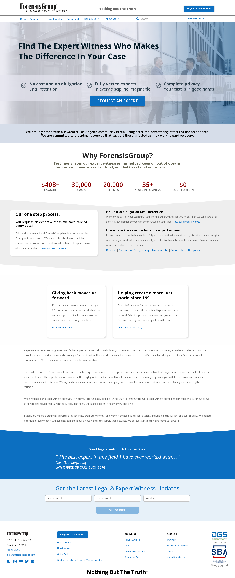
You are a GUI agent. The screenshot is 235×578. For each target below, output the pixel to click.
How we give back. (62, 327)
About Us (111, 19)
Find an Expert (64, 542)
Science (175, 250)
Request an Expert (199, 8)
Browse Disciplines (30, 19)
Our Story (171, 539)
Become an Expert (133, 557)
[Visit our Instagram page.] (15, 562)
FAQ (127, 545)
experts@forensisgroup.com (21, 554)
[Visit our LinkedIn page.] (33, 562)
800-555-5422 (13, 550)
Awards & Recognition (178, 545)
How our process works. (186, 221)
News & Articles (132, 539)
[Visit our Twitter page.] (27, 562)
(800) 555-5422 (195, 18)
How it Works (63, 548)
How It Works (54, 19)
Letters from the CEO (135, 551)
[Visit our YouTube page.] (21, 562)
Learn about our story (130, 327)
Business (111, 250)
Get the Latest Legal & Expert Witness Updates (79, 560)
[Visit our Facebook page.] (9, 562)
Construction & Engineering (134, 250)
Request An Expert (72, 534)
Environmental (160, 250)
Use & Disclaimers (176, 557)
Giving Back (73, 19)
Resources (90, 19)
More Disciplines (190, 250)
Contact (171, 551)
